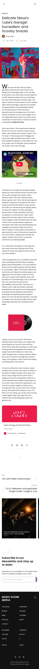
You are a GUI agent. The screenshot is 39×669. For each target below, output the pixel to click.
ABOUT (22, 619)
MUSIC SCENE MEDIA (10, 599)
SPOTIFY (22, 634)
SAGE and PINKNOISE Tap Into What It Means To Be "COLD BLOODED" (17, 533)
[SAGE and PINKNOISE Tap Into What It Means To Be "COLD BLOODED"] (19, 518)
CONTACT (5, 624)
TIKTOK (4, 639)
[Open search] (35, 4)
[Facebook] (19, 657)
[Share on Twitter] (12, 445)
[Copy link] (26, 445)
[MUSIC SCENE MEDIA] (20, 4)
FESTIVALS (5, 619)
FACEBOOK (23, 630)
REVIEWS (4, 611)
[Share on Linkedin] (21, 445)
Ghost (27, 664)
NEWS (3, 615)
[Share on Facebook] (17, 445)
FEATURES (23, 611)
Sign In (22, 645)
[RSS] (23, 657)
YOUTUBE (5, 634)
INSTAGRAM (5, 630)
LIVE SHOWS (5, 607)
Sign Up (4, 645)
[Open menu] (4, 4)
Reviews (5, 13)
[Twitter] (15, 657)
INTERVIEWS (23, 607)
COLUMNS (23, 615)
